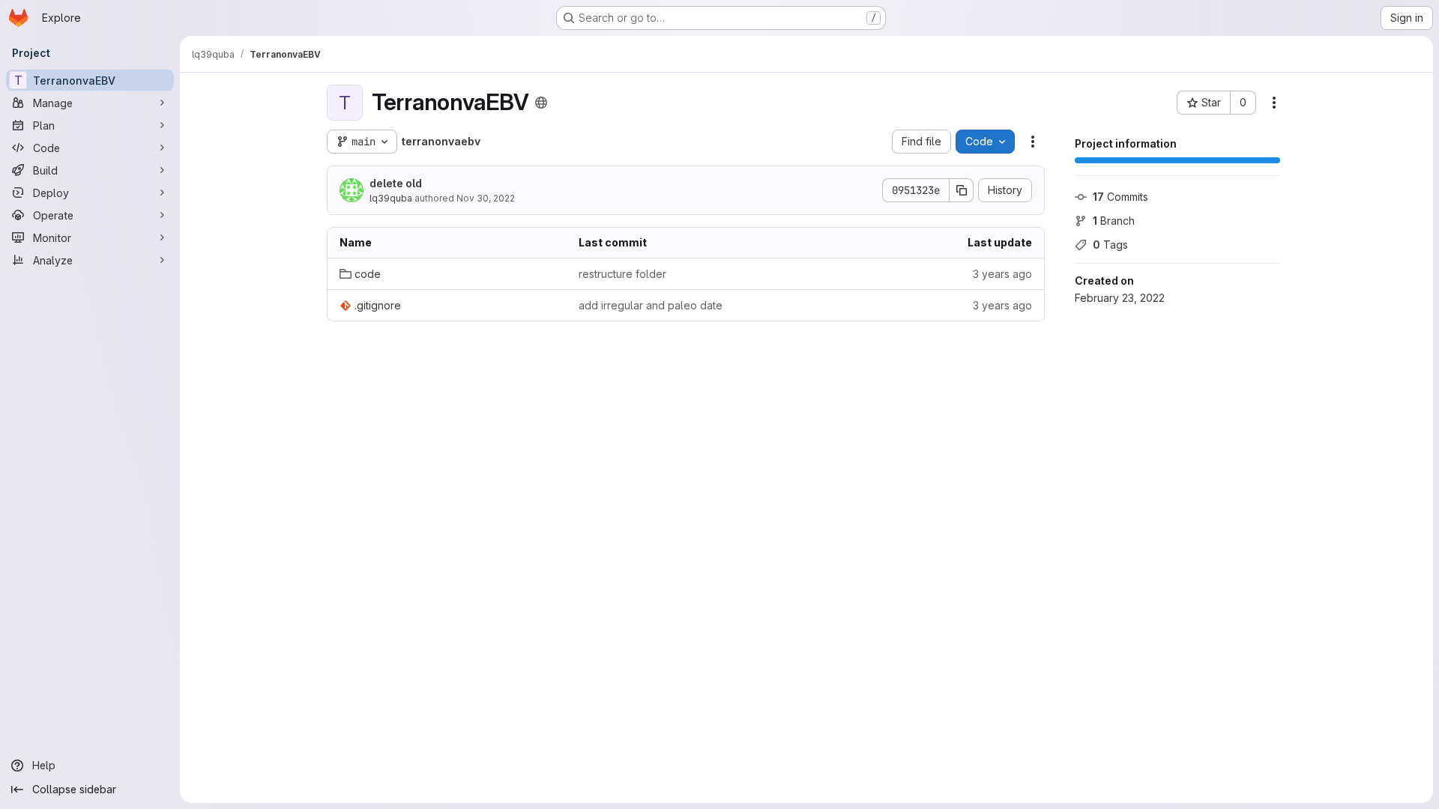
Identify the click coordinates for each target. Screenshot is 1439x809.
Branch (1114, 220)
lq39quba (390, 198)
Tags (1110, 244)
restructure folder (622, 273)
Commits (1120, 196)
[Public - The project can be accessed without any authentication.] (541, 103)
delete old (395, 183)
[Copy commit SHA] (962, 190)
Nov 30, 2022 (485, 198)
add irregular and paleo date (650, 305)
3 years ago (1002, 273)
